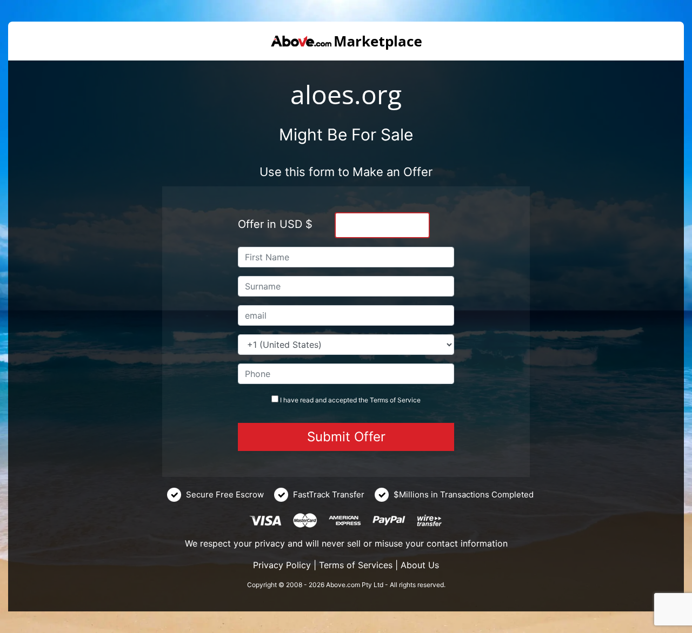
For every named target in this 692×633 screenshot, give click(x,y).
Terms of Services (355, 565)
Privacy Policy (282, 565)
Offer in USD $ (275, 224)
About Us (420, 565)
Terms (379, 400)
